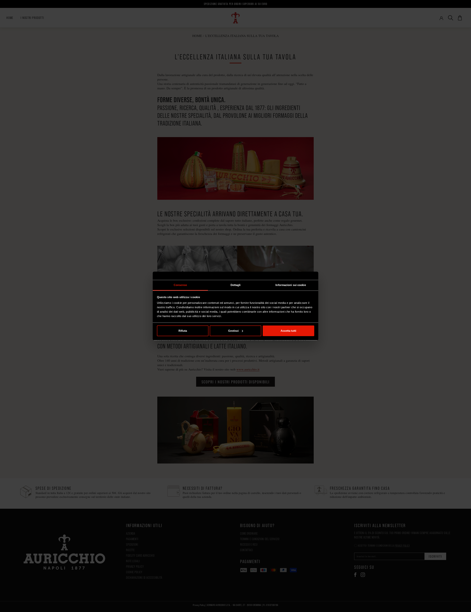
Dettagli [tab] (236, 285)
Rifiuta (182, 330)
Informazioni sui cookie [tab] (290, 285)
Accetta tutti (288, 330)
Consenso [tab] (180, 285)
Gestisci (233, 330)
